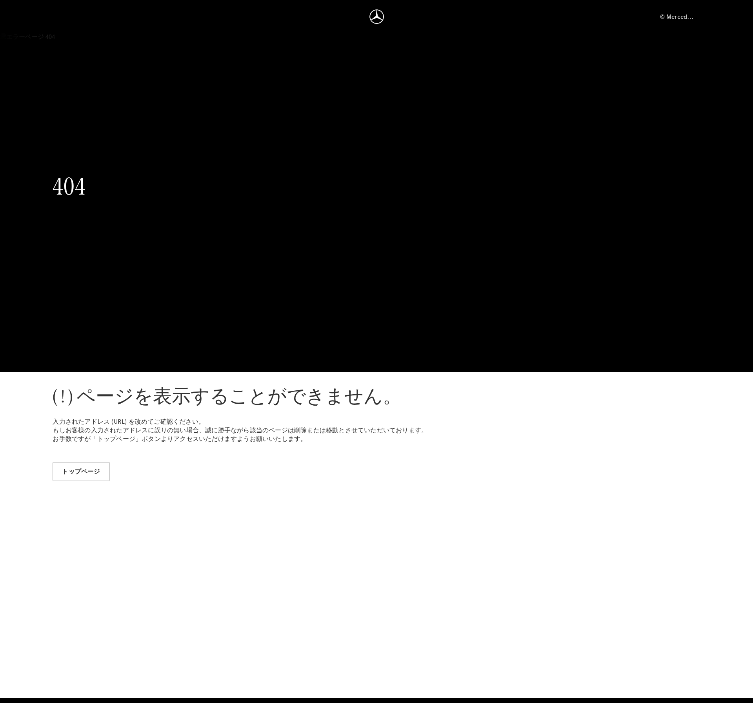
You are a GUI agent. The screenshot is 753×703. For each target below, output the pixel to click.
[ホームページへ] (376, 16)
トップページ (81, 471)
